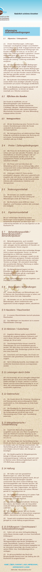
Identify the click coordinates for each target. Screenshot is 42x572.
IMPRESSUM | (33, 564)
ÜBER (12, 564)
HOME (6, 564)
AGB (25, 564)
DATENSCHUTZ (18, 567)
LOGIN (27, 567)
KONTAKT (18, 564)
